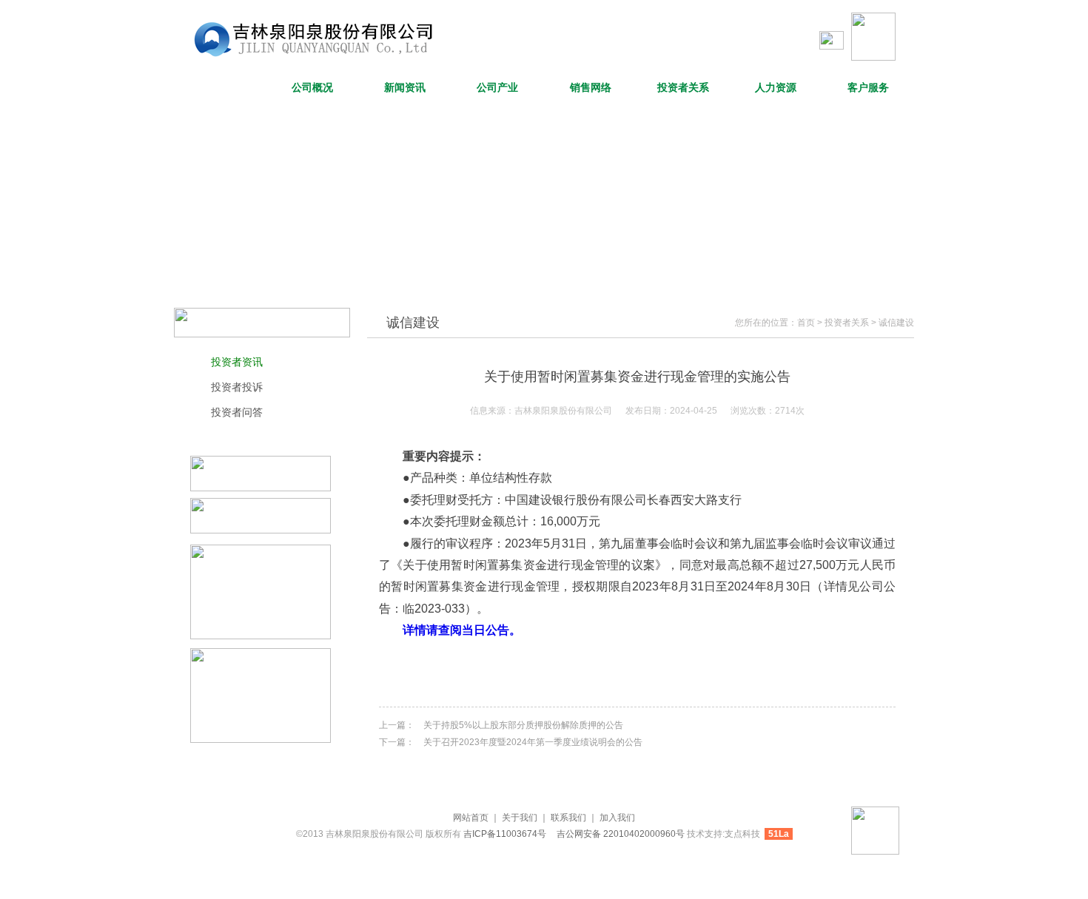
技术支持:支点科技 (723, 834)
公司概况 (312, 87)
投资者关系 (683, 87)
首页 (806, 322)
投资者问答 (237, 412)
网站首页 (220, 87)
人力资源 (775, 87)
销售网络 (590, 87)
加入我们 (617, 817)
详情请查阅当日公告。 (462, 630)
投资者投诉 (237, 387)
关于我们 (519, 817)
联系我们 (568, 817)
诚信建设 (896, 322)
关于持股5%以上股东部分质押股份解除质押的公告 (523, 725)
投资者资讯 (237, 362)
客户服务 (868, 87)
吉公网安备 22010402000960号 (621, 834)
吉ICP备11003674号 (505, 834)
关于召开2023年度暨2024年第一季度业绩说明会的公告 (532, 742)
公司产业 (497, 87)
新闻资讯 (405, 87)
